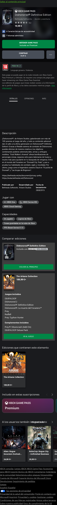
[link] (13, 370)
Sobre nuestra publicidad (11, 503)
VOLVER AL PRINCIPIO (28, 267)
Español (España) (8, 487)
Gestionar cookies (45, 497)
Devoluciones (6, 481)
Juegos (3, 484)
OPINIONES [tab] (29, 98)
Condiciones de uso (9, 500)
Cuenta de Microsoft (9, 478)
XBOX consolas (7, 468)
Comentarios (39, 471)
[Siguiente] (52, 394)
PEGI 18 (15, 66)
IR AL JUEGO (28, 336)
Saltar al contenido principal (13, 1)
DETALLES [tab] (13, 98)
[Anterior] (47, 394)
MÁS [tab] (44, 98)
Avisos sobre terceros (46, 500)
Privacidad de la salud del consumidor (17, 493)
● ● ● (50, 54)
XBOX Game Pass (35, 468)
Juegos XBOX (20, 468)
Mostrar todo (38, 421)
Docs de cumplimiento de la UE (37, 503)
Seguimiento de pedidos (24, 481)
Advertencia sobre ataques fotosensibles (34, 475)
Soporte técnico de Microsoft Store (35, 478)
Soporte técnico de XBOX (22, 471)
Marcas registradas (27, 500)
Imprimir (13, 497)
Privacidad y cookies (27, 497)
